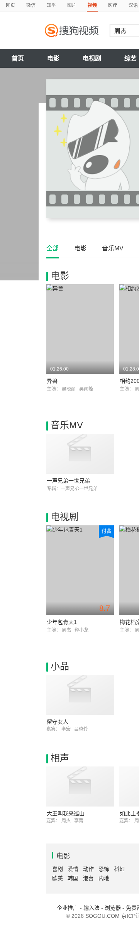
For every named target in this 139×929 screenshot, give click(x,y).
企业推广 (67, 908)
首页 (18, 58)
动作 (88, 869)
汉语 (133, 5)
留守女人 (57, 722)
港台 (88, 878)
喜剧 (57, 869)
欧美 (57, 878)
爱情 (73, 869)
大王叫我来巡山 (66, 813)
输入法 (91, 908)
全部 (52, 248)
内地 (103, 878)
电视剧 (92, 58)
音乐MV (113, 248)
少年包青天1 (62, 622)
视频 (92, 5)
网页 (10, 5)
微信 (31, 5)
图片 (71, 5)
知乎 (51, 5)
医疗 (112, 5)
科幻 (119, 869)
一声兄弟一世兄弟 (68, 481)
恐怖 (103, 869)
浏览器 (113, 908)
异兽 (52, 381)
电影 (53, 58)
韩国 (73, 878)
